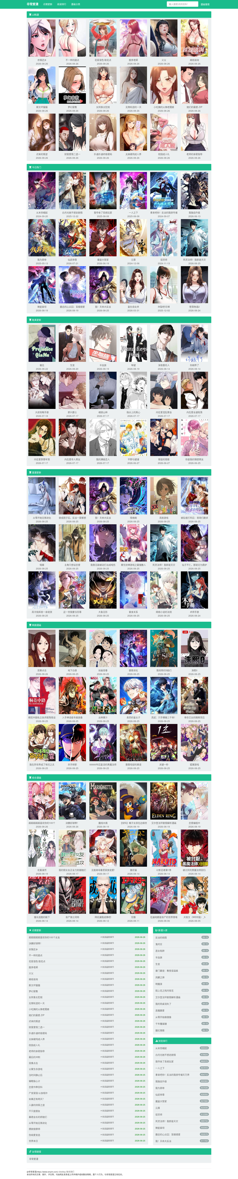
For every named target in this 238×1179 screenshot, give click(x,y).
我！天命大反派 (103, 306)
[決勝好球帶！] (72, 800)
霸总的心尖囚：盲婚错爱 (72, 306)
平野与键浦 (133, 459)
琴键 (133, 365)
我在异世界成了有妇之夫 (41, 764)
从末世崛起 (42, 212)
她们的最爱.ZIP (194, 107)
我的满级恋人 (103, 459)
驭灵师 (163, 259)
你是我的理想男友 (194, 459)
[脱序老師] (133, 37)
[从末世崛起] (42, 190)
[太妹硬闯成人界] (133, 131)
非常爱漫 (32, 4)
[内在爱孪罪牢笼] (42, 437)
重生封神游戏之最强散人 (133, 564)
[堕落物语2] (194, 284)
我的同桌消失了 (163, 1003)
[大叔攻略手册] (42, 390)
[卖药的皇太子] (133, 695)
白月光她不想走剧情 (72, 212)
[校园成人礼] (163, 131)
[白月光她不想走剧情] (72, 190)
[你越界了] (194, 343)
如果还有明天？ (37, 1099)
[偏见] (42, 343)
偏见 (42, 365)
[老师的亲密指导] (194, 131)
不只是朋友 (34, 1110)
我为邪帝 (41, 259)
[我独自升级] (194, 190)
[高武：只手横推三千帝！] (163, 695)
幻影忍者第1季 (163, 870)
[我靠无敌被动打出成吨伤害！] (103, 542)
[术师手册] (194, 589)
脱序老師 (133, 59)
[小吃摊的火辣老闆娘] (163, 84)
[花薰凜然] (42, 847)
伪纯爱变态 (34, 1134)
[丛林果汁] (103, 695)
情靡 (42, 564)
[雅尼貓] (133, 847)
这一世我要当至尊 (72, 611)
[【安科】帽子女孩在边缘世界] (133, 800)
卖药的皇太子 (133, 717)
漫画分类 (75, 4)
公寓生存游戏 (35, 1069)
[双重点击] (42, 648)
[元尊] (133, 237)
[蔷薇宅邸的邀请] (133, 742)
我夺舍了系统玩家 (103, 212)
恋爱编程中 (194, 822)
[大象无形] (103, 589)
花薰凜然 (41, 870)
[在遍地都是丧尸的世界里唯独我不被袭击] (163, 894)
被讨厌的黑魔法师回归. (194, 870)
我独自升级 (194, 212)
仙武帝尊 (72, 259)
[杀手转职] (72, 742)
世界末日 (33, 1140)
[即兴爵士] (72, 390)
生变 (72, 365)
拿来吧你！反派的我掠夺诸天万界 (172, 1074)
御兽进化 (133, 670)
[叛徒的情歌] (163, 437)
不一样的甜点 (72, 59)
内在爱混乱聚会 (164, 412)
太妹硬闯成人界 (133, 154)
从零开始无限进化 (42, 517)
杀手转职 (72, 764)
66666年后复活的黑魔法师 (103, 764)
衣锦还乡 (41, 59)
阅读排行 (61, 4)
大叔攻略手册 (42, 412)
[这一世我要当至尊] (72, 589)
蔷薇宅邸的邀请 (133, 764)
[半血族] (103, 343)
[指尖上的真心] (133, 390)
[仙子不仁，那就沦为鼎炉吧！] (194, 542)
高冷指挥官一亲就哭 (42, 611)
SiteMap (62, 1171)
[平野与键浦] (133, 437)
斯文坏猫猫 (42, 107)
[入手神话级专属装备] (72, 695)
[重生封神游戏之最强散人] (133, 542)
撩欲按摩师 (34, 1128)
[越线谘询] (194, 37)
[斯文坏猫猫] (42, 84)
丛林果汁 (103, 717)
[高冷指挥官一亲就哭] (42, 589)
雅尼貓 (133, 870)
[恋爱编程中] (194, 800)
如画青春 (103, 670)
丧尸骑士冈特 (72, 917)
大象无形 (103, 611)
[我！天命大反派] (103, 284)
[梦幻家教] (72, 84)
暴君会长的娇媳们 (38, 1116)
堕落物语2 (194, 306)
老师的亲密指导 (194, 154)
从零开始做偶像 (163, 1017)
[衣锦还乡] (42, 37)
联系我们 (70, 1171)
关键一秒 (163, 764)
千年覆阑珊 (161, 1023)
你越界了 (194, 365)
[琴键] (133, 343)
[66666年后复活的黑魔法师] (103, 742)
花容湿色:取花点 (103, 59)
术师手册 (194, 611)
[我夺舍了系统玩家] (103, 190)
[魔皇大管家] (103, 237)
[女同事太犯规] (103, 84)
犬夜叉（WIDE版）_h (194, 917)
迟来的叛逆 (42, 154)
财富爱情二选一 (72, 154)
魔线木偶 (103, 822)
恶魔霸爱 (159, 1010)
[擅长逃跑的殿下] (42, 894)
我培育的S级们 (163, 670)
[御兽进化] (133, 648)
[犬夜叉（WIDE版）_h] (194, 894)
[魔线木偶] (103, 800)
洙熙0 (194, 670)
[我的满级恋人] (103, 437)
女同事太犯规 (103, 107)
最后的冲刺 (34, 1057)
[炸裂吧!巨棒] (163, 284)
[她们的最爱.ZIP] (194, 84)
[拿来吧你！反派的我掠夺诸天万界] (163, 190)
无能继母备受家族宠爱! (103, 870)
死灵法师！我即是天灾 (194, 259)
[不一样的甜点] (72, 37)
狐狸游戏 (194, 764)
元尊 (133, 259)
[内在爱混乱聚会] (163, 390)
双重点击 (41, 670)
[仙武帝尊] (72, 237)
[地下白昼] (72, 648)
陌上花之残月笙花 (164, 990)
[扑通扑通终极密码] (103, 131)
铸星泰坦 (41, 306)
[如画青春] (103, 648)
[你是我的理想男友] (194, 437)
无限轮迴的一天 (133, 107)
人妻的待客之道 (37, 1105)
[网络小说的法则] (163, 589)
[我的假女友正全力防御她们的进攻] (72, 847)
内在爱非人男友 (72, 459)
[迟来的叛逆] (42, 131)
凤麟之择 (159, 977)
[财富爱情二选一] (72, 131)
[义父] (163, 37)
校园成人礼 (164, 154)
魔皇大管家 (103, 259)
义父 (164, 59)
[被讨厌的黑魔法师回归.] (194, 847)
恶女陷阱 (159, 950)
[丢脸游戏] (163, 495)
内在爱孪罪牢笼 (42, 459)
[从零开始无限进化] (42, 495)
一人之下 (133, 212)
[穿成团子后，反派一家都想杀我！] (72, 495)
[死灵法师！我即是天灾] (194, 237)
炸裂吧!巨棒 (164, 306)
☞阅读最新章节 (107, 937)
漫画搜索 (205, 4)
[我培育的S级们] (163, 648)
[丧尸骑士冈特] (72, 894)
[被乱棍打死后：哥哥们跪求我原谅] (194, 495)
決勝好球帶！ (72, 822)
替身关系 (133, 611)
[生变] (72, 343)
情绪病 (133, 517)
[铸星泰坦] (42, 284)
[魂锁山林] (103, 390)
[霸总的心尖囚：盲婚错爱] (72, 284)
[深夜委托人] (163, 343)
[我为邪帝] (42, 237)
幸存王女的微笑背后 (194, 717)
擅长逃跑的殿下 (42, 917)
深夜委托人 (164, 365)
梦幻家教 (72, 107)
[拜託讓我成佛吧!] (103, 894)
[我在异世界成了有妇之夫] (42, 742)
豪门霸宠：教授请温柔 (166, 970)
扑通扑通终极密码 (103, 154)
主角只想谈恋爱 (72, 564)
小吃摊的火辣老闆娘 (164, 107)
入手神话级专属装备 (72, 717)
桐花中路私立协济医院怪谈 (42, 717)
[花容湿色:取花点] (103, 37)
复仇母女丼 (133, 306)
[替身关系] (133, 589)
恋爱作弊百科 (35, 1087)
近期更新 (47, 4)
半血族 (103, 365)
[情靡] (42, 542)
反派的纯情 (161, 937)
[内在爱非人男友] (72, 437)
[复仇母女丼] (133, 284)
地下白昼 (72, 670)
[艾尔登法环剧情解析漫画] (163, 800)
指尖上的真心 (133, 412)
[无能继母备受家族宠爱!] (103, 847)
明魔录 (158, 983)
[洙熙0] (194, 648)
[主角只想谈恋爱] (72, 542)
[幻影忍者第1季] (163, 847)
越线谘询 (194, 59)
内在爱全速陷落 (194, 412)
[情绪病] (133, 495)
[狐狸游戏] (194, 742)
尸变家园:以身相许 (38, 1093)
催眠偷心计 (34, 1081)
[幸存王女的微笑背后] (194, 695)
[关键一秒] (163, 742)
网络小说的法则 (164, 611)
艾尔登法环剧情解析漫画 (163, 822)
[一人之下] (133, 190)
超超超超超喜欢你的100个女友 (44, 937)
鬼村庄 (158, 944)
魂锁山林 (103, 412)
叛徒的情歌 (164, 459)
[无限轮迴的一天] (133, 84)
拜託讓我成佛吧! (103, 917)
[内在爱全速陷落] (194, 390)
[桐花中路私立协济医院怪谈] (42, 695)
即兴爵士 (72, 412)
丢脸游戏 (163, 517)
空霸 (133, 917)
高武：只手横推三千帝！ (163, 717)
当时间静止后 (35, 1075)
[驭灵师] (163, 237)
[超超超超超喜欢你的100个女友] (42, 800)
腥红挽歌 (159, 1030)
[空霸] (133, 894)
